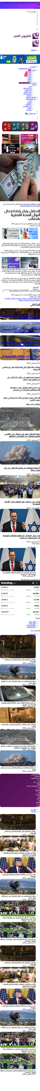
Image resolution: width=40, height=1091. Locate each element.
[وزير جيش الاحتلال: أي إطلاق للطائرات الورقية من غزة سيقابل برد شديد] (20, 531)
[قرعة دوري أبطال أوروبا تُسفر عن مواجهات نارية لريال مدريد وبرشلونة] (18, 916)
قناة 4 (29, 79)
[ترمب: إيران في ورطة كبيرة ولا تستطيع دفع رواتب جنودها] (18, 872)
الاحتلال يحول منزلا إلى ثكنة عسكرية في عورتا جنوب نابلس (21, 357)
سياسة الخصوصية (25, 68)
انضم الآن (36, 8)
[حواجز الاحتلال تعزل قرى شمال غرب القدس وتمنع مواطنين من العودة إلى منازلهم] (20, 430)
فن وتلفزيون (27, 106)
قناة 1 (28, 72)
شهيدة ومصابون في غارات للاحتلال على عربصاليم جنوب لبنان (21, 330)
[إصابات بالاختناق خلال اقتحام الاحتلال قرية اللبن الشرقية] (18, 829)
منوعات (28, 110)
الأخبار (34, 85)
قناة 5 (29, 81)
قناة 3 (29, 77)
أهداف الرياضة (31, 97)
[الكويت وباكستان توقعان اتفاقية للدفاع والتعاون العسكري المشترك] (18, 851)
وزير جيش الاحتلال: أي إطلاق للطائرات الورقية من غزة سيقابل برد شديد (21, 536)
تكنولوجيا (28, 104)
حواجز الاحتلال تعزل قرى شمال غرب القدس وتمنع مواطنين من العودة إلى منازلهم (22, 435)
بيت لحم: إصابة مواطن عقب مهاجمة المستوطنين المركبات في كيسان (20, 344)
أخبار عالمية (27, 92)
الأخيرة (33, 811)
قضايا (29, 108)
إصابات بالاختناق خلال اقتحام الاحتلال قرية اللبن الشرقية (20, 317)
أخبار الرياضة (27, 88)
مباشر (32, 70)
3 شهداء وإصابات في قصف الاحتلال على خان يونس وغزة (22, 469)
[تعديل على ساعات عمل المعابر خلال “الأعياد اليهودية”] (20, 498)
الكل (29, 86)
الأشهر (33, 810)
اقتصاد (29, 103)
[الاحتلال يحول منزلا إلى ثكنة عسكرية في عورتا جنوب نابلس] (18, 722)
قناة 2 (27, 76)
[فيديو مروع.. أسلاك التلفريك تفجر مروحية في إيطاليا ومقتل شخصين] (18, 937)
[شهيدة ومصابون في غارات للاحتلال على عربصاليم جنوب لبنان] (18, 679)
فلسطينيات (27, 94)
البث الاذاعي (30, 113)
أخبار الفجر (28, 90)
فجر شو (27, 83)
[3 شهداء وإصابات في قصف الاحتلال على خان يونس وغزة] (20, 464)
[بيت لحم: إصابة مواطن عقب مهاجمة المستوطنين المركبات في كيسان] (18, 701)
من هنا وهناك (31, 99)
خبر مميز (35, 289)
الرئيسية (33, 67)
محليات (28, 95)
